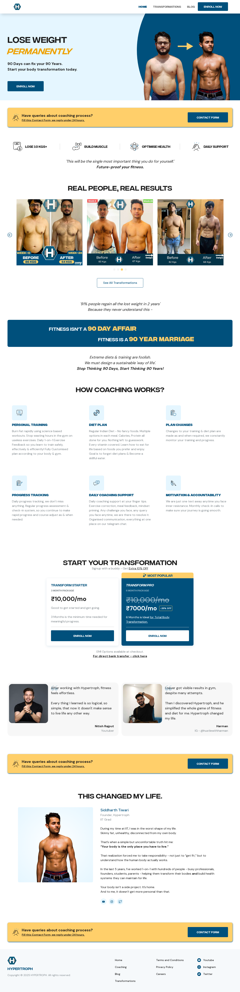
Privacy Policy (164, 967)
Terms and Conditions (170, 960)
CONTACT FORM (208, 117)
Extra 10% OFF (138, 568)
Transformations (167, 6)
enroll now (25, 86)
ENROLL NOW (213, 6)
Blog (191, 6)
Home (143, 6)
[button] (10, 235)
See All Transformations (120, 283)
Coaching (121, 967)
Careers (161, 974)
